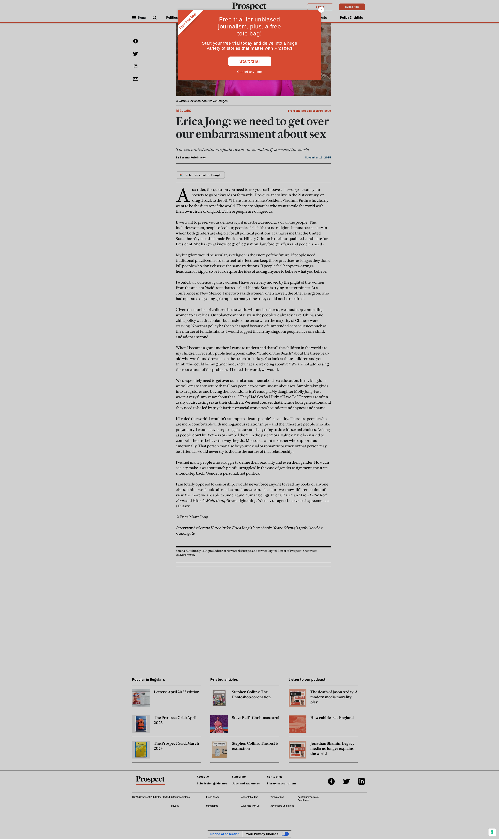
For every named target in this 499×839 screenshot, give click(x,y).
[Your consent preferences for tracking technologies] (492, 832)
